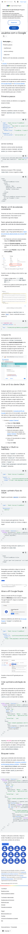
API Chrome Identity (19, 83)
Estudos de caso (5, 902)
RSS (2, 920)
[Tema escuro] (23, 119)
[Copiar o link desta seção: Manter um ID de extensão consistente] (12, 209)
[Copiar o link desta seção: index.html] (9, 167)
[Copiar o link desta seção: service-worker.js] (14, 144)
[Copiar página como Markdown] (3, 36)
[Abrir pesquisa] (15, 2)
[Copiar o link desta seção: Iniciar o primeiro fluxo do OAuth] (7, 493)
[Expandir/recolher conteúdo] (12, 42)
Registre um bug (5, 891)
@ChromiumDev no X (6, 913)
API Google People (6, 83)
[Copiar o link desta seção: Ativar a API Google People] (24, 591)
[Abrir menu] (2, 2)
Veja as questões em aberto (7, 893)
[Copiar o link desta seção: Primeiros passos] (16, 96)
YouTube (3, 916)
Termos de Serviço (5, 927)
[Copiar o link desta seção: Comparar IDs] (12, 335)
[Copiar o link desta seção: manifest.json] (12, 107)
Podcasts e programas (6, 907)
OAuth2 (4, 63)
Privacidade (14, 927)
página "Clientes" (14, 420)
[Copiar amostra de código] (25, 119)
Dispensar (14, 22)
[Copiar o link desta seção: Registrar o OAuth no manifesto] (10, 449)
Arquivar (3, 904)
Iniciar (14, 28)
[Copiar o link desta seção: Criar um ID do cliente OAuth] (2, 387)
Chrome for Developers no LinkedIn (9, 918)
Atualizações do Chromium (7, 900)
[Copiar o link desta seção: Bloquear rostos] (15, 754)
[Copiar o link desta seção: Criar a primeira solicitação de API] (5, 684)
